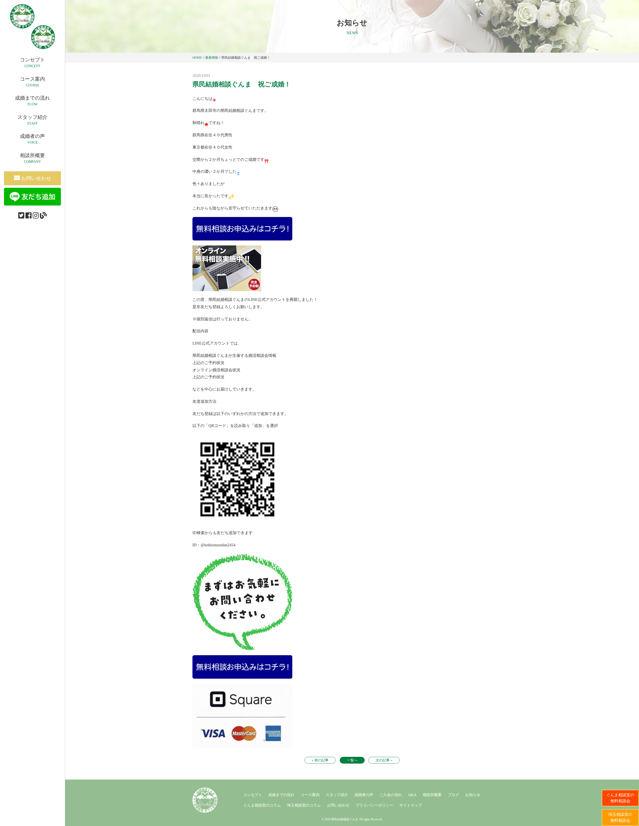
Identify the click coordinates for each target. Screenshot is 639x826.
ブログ (453, 795)
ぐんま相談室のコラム (262, 805)
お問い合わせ (35, 178)
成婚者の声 (363, 795)
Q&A (412, 795)
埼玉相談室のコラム (304, 805)
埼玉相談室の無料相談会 (620, 817)
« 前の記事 (320, 760)
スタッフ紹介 (337, 795)
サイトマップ (410, 805)
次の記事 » (384, 760)
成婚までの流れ (281, 795)
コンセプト (252, 795)
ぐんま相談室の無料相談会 (620, 798)
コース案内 (310, 795)
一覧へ (352, 760)
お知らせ (472, 795)
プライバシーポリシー (374, 805)
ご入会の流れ (390, 795)
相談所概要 (432, 795)
